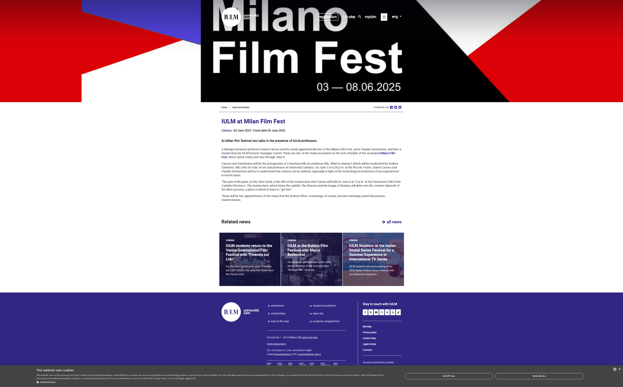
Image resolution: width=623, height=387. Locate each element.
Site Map (367, 326)
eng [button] (395, 16)
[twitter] (370, 312)
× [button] (619, 369)
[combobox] (615, 369)
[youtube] (376, 312)
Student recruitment (324, 306)
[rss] (392, 312)
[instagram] (381, 312)
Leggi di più (190, 378)
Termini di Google (175, 378)
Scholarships (278, 313)
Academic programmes (326, 321)
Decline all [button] (539, 376)
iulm (269, 364)
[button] (215, 382)
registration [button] (328, 16)
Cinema (226, 130)
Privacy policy (370, 332)
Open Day (318, 313)
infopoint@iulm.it (282, 354)
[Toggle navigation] (384, 17)
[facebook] (365, 312)
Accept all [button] (449, 376)
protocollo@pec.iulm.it (309, 354)
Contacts (367, 349)
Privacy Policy (159, 378)
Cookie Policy (369, 338)
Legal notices (369, 344)
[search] (359, 16)
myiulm (370, 16)
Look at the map (280, 321)
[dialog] (311, 376)
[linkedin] (387, 312)
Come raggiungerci (276, 343)
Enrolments (277, 306)
